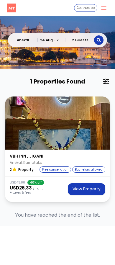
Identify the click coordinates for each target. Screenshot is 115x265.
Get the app (86, 8)
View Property (87, 189)
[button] (57, 123)
